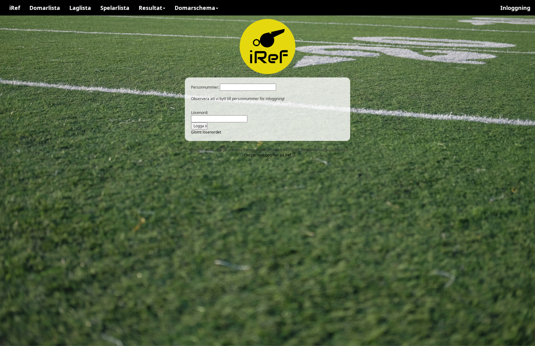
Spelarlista (114, 7)
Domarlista (44, 7)
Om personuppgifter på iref (267, 155)
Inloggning (515, 7)
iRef (14, 7)
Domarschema (195, 7)
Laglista (80, 7)
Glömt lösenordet (206, 132)
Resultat (150, 7)
